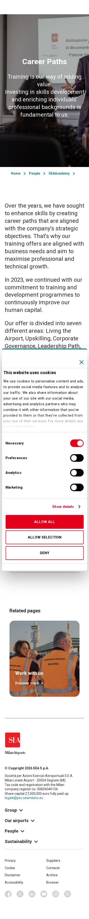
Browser (52, 882)
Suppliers (53, 860)
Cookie (10, 868)
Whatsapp (67, 894)
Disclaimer (12, 875)
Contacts (53, 868)
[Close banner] (81, 362)
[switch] (77, 458)
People (34, 173)
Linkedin (32, 894)
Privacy (10, 860)
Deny (44, 553)
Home (15, 173)
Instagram (55, 894)
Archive (52, 875)
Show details (63, 507)
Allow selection (44, 537)
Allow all (44, 522)
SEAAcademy (59, 173)
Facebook (8, 894)
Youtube (43, 894)
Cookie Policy (22, 427)
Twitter (20, 894)
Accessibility (14, 882)
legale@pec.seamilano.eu (24, 798)
